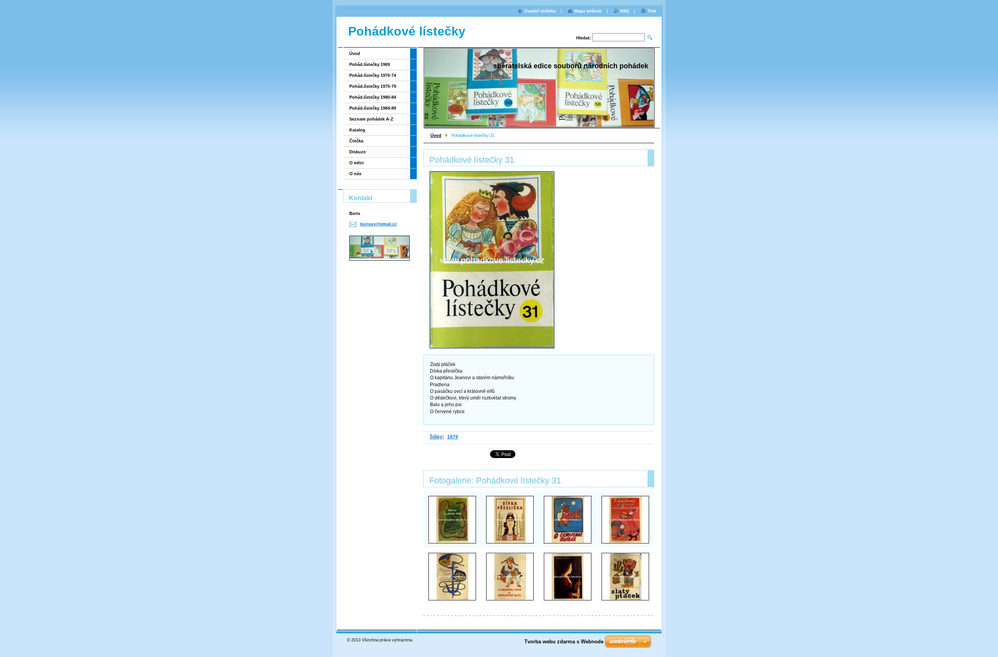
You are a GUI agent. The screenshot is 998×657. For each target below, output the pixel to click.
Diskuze (357, 151)
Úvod (435, 135)
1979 (452, 437)
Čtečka (356, 141)
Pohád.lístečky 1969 (369, 64)
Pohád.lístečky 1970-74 (372, 75)
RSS (624, 11)
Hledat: (583, 38)
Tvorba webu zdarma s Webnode (563, 642)
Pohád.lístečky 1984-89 (372, 108)
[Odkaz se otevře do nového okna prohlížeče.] (492, 259)
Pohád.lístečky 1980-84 (372, 97)
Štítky (436, 437)
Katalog (357, 130)
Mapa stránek (588, 11)
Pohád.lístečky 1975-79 (372, 86)
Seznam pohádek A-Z (371, 119)
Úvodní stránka (540, 11)
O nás (355, 173)
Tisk (652, 11)
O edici (356, 162)
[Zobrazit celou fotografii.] (452, 519)
